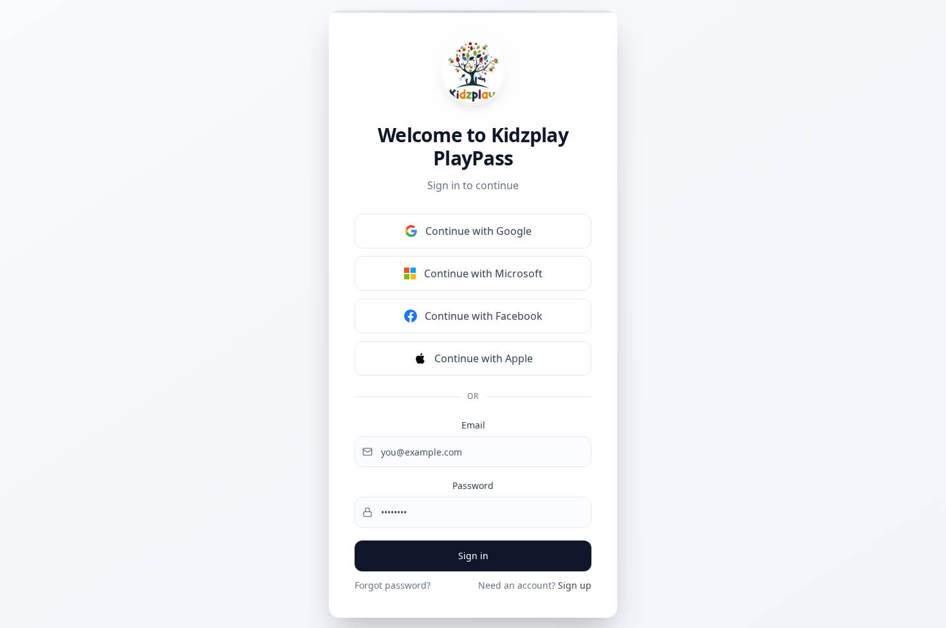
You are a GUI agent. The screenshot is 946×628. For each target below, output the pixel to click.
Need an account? (534, 585)
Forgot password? (393, 585)
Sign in (473, 556)
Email (473, 425)
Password (473, 485)
